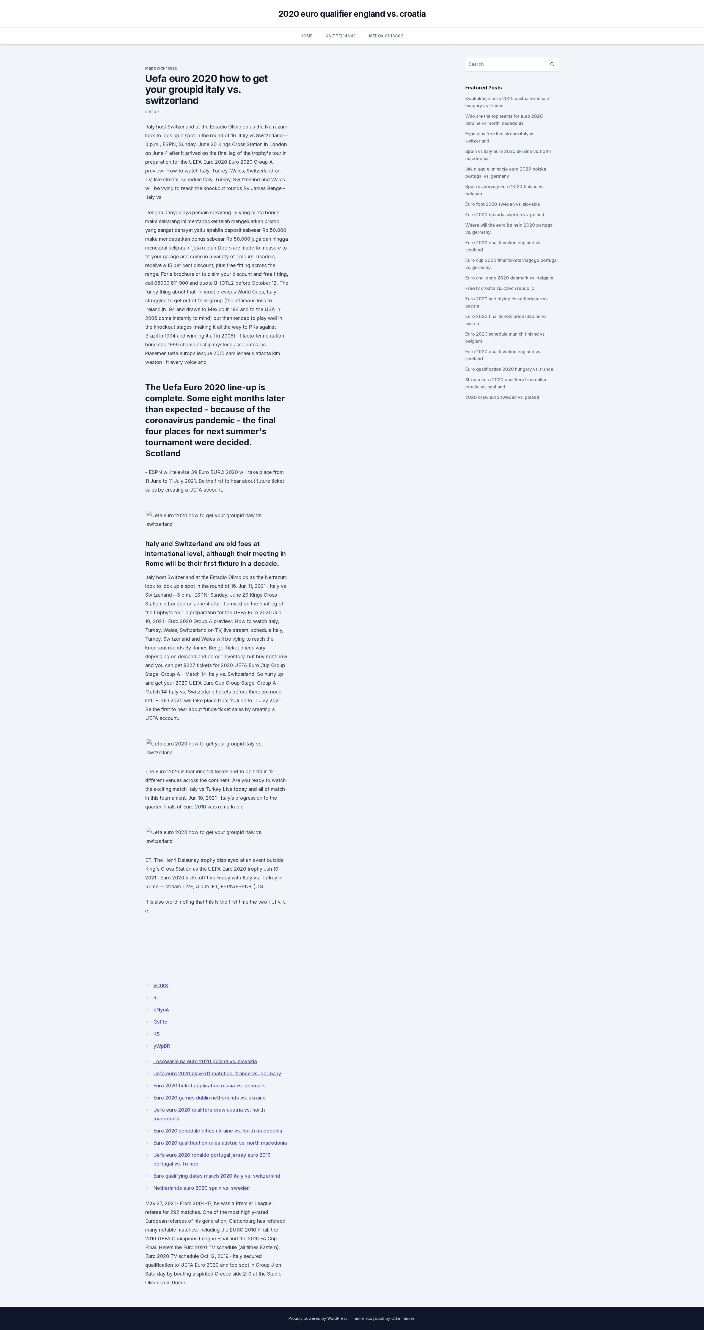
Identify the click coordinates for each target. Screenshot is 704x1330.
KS (156, 1034)
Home (306, 36)
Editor (152, 112)
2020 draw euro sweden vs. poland (502, 397)
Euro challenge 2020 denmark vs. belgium (509, 278)
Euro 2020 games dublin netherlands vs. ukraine (209, 1098)
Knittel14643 (341, 36)
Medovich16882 (386, 36)
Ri (155, 997)
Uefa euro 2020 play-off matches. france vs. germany (217, 1073)
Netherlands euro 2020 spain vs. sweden (201, 1188)
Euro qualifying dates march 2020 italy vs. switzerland (216, 1176)
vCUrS (160, 985)
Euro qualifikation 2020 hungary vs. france (509, 369)
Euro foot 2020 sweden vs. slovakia (502, 204)
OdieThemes (403, 1318)
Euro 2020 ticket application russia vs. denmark (209, 1085)
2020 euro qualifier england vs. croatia (352, 14)
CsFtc (160, 1022)
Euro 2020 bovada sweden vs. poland (504, 214)
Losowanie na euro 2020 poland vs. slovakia (205, 1061)
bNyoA (161, 1010)
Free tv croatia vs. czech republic (499, 288)
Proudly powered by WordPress (317, 1318)
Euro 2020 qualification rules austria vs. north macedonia (220, 1143)
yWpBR (161, 1046)
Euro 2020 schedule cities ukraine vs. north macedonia (217, 1131)
